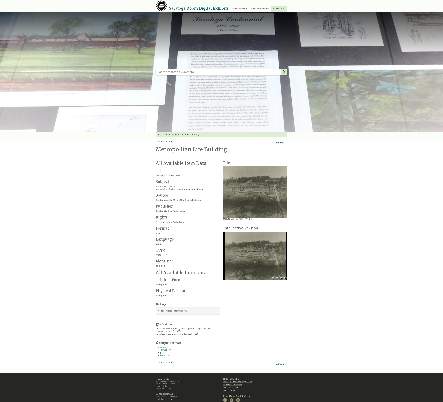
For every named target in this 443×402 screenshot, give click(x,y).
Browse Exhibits (240, 8)
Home (160, 134)
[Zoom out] (277, 278)
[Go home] (281, 278)
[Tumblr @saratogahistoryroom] (231, 400)
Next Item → (280, 143)
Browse (169, 134)
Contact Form (166, 399)
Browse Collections (260, 8)
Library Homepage (230, 387)
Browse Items (279, 8)
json (162, 352)
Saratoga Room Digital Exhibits (199, 8)
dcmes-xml (166, 350)
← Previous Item (164, 141)
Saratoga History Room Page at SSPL (237, 382)
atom (163, 347)
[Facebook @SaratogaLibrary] (225, 400)
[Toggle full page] (285, 278)
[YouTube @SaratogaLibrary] (238, 400)
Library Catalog (229, 390)
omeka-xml (166, 355)
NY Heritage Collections (232, 385)
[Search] (284, 72)
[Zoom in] (273, 278)
